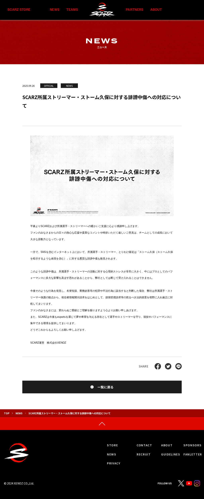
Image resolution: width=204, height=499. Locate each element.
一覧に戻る (105, 387)
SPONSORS (192, 445)
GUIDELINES (170, 454)
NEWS (55, 10)
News (19, 413)
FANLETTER (192, 454)
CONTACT (144, 445)
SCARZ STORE (19, 10)
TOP (6, 413)
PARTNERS (134, 10)
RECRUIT (144, 454)
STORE (112, 445)
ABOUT (156, 10)
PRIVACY (114, 463)
